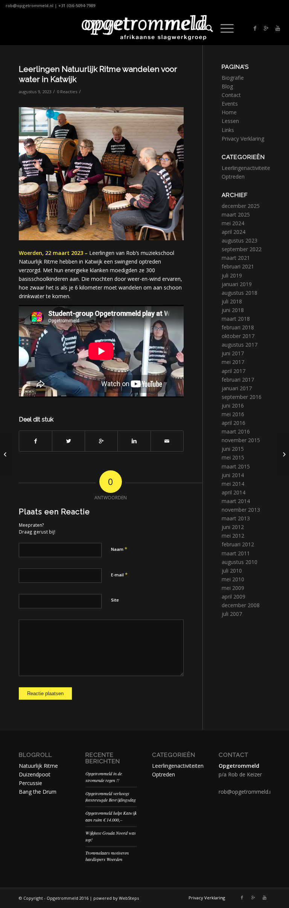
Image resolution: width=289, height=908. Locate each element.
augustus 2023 (239, 240)
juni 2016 (233, 405)
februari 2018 (238, 327)
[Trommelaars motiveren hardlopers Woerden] (283, 454)
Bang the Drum (37, 791)
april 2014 (233, 492)
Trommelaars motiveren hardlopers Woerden (107, 856)
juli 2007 (232, 613)
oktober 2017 (238, 336)
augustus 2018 (239, 292)
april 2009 (233, 596)
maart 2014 (236, 501)
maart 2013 (236, 518)
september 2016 (242, 396)
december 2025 (241, 205)
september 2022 (242, 249)
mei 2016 (233, 414)
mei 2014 (233, 483)
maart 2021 (236, 257)
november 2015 (241, 440)
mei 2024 (233, 223)
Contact (231, 95)
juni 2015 (233, 448)
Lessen (230, 120)
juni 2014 (233, 475)
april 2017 (233, 370)
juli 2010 (232, 570)
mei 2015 (233, 457)
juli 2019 (232, 275)
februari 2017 (238, 379)
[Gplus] (266, 28)
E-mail (119, 574)
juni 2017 (233, 353)
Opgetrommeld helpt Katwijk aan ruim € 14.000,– (111, 816)
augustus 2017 (239, 344)
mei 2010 (233, 579)
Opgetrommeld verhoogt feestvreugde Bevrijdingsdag (110, 796)
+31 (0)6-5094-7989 (76, 5)
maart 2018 (236, 318)
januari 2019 (237, 284)
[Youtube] (277, 28)
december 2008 (241, 605)
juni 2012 (233, 527)
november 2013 (241, 509)
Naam (119, 549)
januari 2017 (237, 388)
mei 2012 (233, 535)
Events (230, 103)
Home (229, 112)
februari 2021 (238, 266)
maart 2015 (236, 466)
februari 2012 (238, 544)
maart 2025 (236, 214)
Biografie (233, 77)
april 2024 (233, 231)
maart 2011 (236, 553)
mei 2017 (233, 361)
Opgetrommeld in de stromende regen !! (103, 776)
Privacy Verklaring (243, 138)
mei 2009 (233, 587)
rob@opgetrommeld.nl (29, 5)
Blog (227, 86)
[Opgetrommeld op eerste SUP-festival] (6, 454)
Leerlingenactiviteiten (247, 167)
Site (115, 600)
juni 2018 (233, 310)
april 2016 (233, 422)
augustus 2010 (239, 561)
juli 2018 (232, 301)
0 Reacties (67, 91)
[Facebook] (255, 28)
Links (228, 129)
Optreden (233, 176)
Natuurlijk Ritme (38, 765)
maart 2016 (236, 431)
